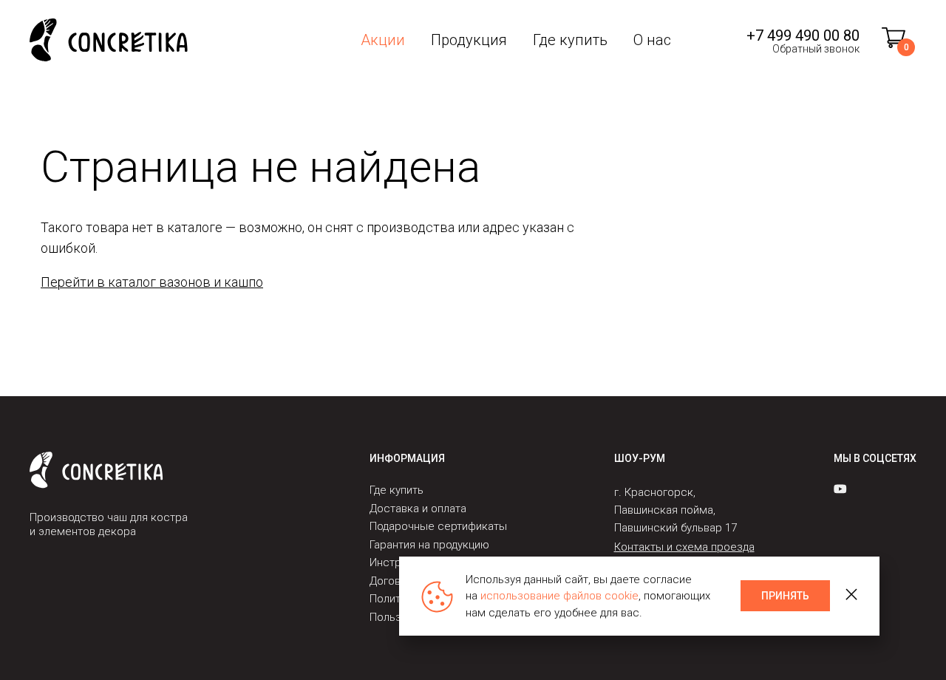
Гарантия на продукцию (429, 544)
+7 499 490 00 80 (803, 35)
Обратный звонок (816, 49)
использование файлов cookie (559, 595)
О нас (652, 40)
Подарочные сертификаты (438, 526)
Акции (383, 40)
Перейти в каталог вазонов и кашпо (152, 282)
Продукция (469, 40)
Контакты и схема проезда (684, 547)
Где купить (570, 40)
